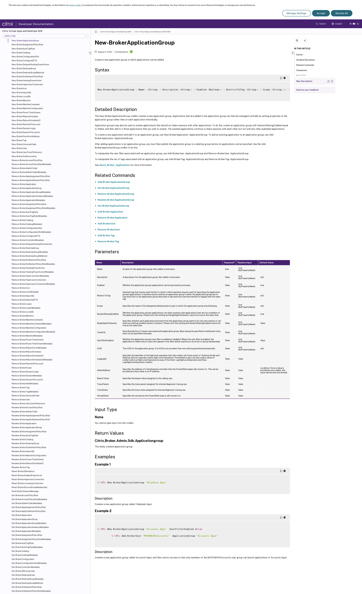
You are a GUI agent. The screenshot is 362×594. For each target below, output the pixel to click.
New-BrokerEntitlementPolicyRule (27, 76)
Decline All (341, 13)
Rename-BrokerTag (21, 467)
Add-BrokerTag (106, 235)
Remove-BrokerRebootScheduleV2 (28, 356)
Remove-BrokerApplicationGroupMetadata (31, 192)
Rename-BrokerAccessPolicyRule (27, 407)
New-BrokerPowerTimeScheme (26, 112)
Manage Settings (296, 13)
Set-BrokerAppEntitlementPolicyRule (29, 511)
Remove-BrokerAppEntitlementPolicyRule (31, 180)
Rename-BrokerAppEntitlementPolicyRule (31, 419)
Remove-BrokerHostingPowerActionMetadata (33, 272)
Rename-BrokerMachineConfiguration (29, 455)
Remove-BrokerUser (21, 399)
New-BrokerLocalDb (21, 96)
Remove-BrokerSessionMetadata (27, 376)
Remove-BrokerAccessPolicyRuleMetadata (31, 164)
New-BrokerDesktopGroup (24, 68)
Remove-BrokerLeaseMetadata (26, 308)
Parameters (301, 70)
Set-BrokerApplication (22, 515)
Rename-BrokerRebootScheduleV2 (28, 463)
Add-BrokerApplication (110, 211)
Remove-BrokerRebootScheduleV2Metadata (32, 360)
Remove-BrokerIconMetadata (25, 292)
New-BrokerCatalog (21, 53)
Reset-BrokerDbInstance (23, 471)
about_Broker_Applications (114, 165)
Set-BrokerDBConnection (23, 571)
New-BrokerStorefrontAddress (26, 136)
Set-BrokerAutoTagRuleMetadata (27, 547)
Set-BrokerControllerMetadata (26, 567)
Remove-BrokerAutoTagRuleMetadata (29, 216)
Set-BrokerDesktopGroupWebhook (27, 583)
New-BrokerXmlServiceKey (24, 156)
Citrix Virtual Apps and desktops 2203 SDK (153, 32)
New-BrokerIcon (19, 88)
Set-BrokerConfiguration (23, 559)
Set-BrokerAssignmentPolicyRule (27, 535)
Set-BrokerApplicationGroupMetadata (29, 523)
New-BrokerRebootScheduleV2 (26, 120)
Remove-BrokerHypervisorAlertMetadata (30, 276)
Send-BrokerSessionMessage (25, 491)
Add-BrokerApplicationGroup (114, 182)
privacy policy (75, 5)
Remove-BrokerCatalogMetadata (27, 224)
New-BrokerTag (19, 140)
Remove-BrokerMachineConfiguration (29, 328)
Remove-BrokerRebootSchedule (26, 352)
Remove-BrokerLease (22, 304)
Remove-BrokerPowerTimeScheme (28, 340)
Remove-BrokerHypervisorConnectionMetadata (33, 284)
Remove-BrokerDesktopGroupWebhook (29, 256)
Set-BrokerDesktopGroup (23, 575)
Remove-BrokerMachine (23, 316)
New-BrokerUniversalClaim (24, 144)
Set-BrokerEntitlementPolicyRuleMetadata (31, 591)
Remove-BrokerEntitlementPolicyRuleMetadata (33, 264)
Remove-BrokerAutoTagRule (25, 212)
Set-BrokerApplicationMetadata (26, 531)
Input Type (301, 75)
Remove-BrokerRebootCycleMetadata (29, 348)
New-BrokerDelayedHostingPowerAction (30, 64)
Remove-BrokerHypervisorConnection (29, 280)
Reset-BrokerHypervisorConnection (28, 479)
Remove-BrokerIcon (21, 288)
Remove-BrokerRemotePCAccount (27, 364)
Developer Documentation (36, 24)
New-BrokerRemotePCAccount (26, 124)
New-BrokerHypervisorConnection (27, 84)
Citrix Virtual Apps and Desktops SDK (115, 32)
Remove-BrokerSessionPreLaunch (27, 380)
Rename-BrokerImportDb (23, 451)
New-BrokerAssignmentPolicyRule (27, 44)
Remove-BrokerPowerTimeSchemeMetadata (32, 344)
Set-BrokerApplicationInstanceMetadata (30, 527)
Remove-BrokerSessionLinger (25, 372)
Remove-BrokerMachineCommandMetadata (31, 324)
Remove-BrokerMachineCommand (27, 320)
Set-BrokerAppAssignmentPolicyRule (29, 507)
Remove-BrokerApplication (24, 184)
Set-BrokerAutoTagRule (23, 543)
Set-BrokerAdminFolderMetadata (27, 503)
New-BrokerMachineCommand (26, 104)
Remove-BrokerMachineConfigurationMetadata (33, 332)
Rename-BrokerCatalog (22, 439)
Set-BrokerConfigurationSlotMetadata (29, 563)
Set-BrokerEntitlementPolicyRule (27, 587)
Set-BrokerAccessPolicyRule (25, 495)
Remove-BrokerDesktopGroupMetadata (30, 252)
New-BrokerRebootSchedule (25, 116)
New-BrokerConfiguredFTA (24, 60)
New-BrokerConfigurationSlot (25, 56)
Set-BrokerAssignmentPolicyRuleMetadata (31, 539)
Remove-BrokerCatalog (22, 220)
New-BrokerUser (19, 148)
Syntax (299, 54)
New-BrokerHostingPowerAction (27, 80)
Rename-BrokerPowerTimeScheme (28, 459)
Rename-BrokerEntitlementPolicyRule (29, 447)
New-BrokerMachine (21, 100)
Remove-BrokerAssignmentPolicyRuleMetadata (33, 208)
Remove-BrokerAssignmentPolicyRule (29, 204)
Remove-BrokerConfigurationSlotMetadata (31, 232)
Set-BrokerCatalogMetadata (25, 555)
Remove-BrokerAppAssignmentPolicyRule (31, 176)
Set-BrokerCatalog (20, 551)
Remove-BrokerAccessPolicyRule (27, 160)
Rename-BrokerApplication (24, 423)
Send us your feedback (307, 90)
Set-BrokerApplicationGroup (24, 519)
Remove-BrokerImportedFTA (25, 300)
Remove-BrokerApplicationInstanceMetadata (32, 196)
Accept (321, 13)
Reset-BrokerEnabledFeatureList (27, 475)
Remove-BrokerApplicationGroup (27, 188)
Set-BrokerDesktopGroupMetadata (28, 579)
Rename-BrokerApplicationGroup (27, 427)
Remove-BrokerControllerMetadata (28, 240)
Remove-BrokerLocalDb (23, 312)
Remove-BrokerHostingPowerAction (28, 268)
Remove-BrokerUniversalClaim (25, 395)
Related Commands (305, 65)
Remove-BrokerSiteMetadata (25, 383)
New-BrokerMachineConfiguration (27, 108)
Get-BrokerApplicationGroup (113, 188)
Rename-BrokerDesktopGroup (25, 443)
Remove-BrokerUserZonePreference (28, 403)
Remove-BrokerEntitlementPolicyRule (29, 260)
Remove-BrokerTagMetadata (25, 392)
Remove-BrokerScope (22, 368)
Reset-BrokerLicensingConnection (27, 483)
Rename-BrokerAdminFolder (25, 411)
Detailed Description (305, 60)
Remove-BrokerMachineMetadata (27, 336)
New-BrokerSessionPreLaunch (26, 132)
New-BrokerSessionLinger (24, 128)
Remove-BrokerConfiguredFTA (26, 236)
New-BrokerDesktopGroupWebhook (28, 72)
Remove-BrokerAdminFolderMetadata (29, 172)
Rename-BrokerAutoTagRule (25, 435)
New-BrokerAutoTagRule (23, 49)
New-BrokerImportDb (21, 92)
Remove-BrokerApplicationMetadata (28, 200)
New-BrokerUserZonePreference (27, 152)
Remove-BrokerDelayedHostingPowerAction (32, 244)
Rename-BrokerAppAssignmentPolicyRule (31, 415)
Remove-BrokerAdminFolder (24, 168)
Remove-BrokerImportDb (23, 296)
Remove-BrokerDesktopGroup (25, 248)
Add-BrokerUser (107, 223)
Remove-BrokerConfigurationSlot (27, 228)
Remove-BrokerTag (21, 387)
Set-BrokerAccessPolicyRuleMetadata (29, 499)
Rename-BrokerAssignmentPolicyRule (29, 431)
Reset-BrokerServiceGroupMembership (29, 487)
